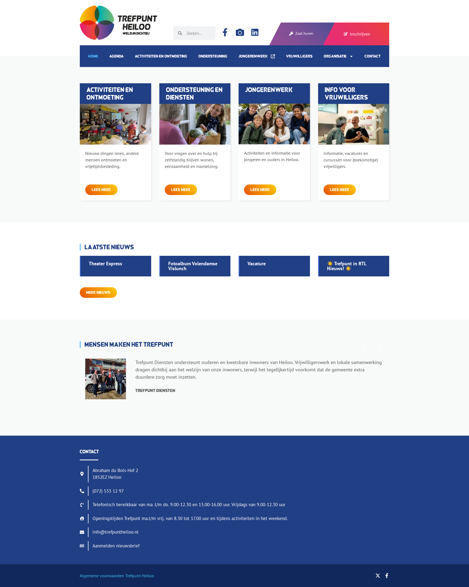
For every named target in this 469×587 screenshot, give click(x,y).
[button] (363, 347)
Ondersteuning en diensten (194, 93)
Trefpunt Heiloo (139, 575)
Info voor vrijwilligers (346, 93)
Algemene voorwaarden (102, 575)
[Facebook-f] (225, 32)
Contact (373, 56)
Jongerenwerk (255, 56)
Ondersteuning (212, 56)
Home (93, 56)
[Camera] (240, 32)
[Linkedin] (255, 32)
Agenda (116, 56)
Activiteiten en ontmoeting (161, 56)
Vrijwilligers (299, 56)
